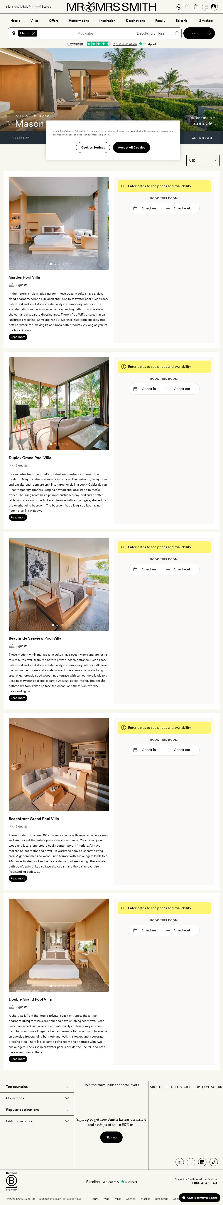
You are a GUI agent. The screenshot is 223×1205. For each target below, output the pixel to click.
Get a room (202, 137)
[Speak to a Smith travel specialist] (178, 7)
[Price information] (214, 123)
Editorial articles (19, 1121)
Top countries (17, 1087)
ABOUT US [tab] (157, 1087)
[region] (113, 140)
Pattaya (23, 115)
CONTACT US (212, 1087)
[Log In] (210, 7)
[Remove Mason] (33, 33)
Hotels (15, 21)
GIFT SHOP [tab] (192, 1087)
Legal (95, 1199)
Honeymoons (79, 21)
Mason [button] (24, 33)
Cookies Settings (93, 147)
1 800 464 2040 (204, 1183)
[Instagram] (180, 1162)
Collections (15, 1098)
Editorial (182, 21)
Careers (145, 1199)
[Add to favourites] (8, 123)
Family (160, 21)
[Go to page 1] (51, 264)
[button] (178, 7)
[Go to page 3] (59, 264)
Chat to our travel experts (202, 1197)
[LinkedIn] (202, 1162)
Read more (17, 337)
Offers (53, 21)
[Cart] (196, 7)
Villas (34, 21)
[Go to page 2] (55, 264)
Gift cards (161, 1199)
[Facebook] (191, 1162)
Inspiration (107, 21)
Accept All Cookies (131, 147)
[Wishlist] (187, 7)
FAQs (106, 1199)
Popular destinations (22, 1110)
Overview (20, 137)
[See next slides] (100, 223)
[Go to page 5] (67, 264)
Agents (130, 1199)
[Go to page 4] (63, 264)
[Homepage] (111, 7)
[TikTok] (213, 1162)
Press (118, 1199)
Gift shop (206, 21)
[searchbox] (57, 33)
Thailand (40, 115)
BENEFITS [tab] (174, 1087)
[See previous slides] (17, 223)
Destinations (135, 21)
